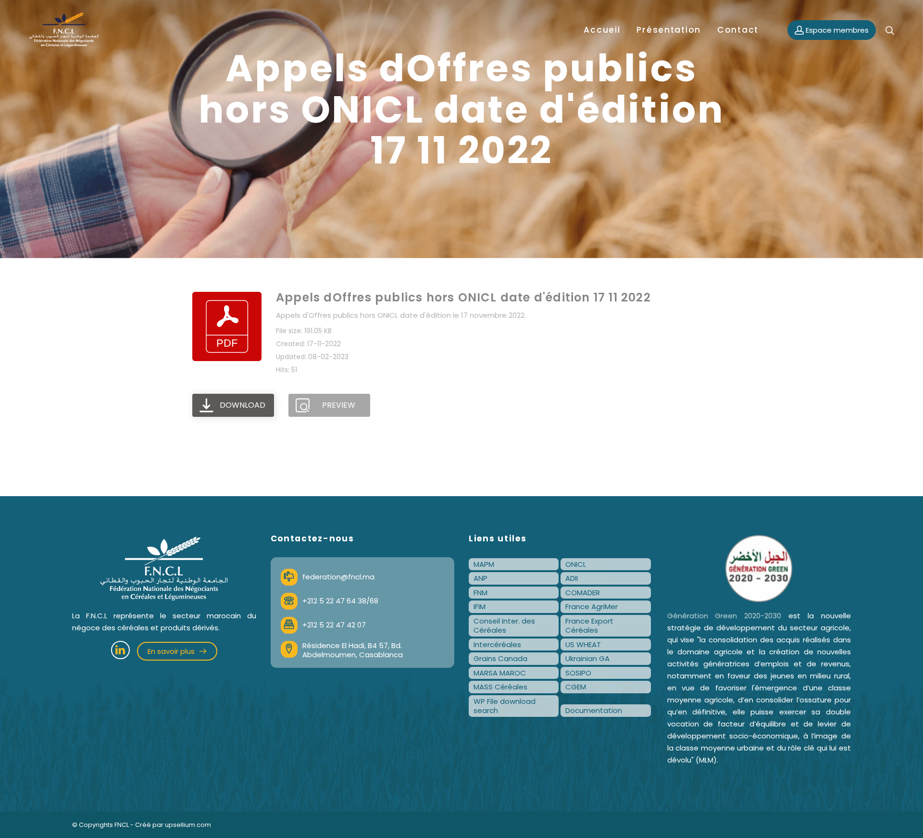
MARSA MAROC (500, 673)
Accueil (602, 30)
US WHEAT (583, 644)
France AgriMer (591, 606)
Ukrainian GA (587, 658)
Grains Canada (500, 658)
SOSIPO (578, 673)
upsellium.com (188, 825)
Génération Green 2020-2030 (724, 616)
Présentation (668, 30)
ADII (571, 578)
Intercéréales (497, 644)
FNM (480, 593)
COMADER (582, 593)
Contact (738, 30)
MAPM (484, 564)
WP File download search (505, 706)
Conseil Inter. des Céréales (504, 626)
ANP (480, 578)
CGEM (575, 687)
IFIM (480, 606)
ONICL (575, 564)
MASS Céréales (500, 687)
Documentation (593, 710)
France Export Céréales (589, 626)
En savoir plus (172, 651)
